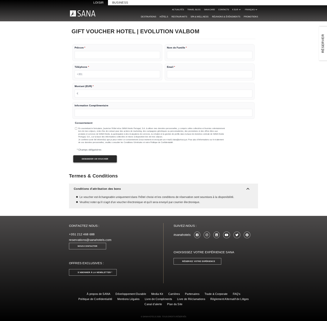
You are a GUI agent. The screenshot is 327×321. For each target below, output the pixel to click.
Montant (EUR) (84, 86)
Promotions (251, 17)
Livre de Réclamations (191, 299)
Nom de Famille (177, 47)
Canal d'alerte (153, 304)
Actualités (178, 10)
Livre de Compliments (158, 299)
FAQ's (236, 294)
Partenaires (192, 294)
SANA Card (209, 10)
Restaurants (179, 17)
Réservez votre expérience (198, 261)
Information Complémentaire (91, 105)
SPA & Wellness (200, 17)
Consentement (83, 123)
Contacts (223, 10)
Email (171, 67)
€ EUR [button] (236, 9)
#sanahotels (182, 235)
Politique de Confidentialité (95, 299)
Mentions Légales (128, 299)
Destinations (148, 17)
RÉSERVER (323, 43)
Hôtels (164, 17)
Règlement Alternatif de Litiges (229, 299)
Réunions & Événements (226, 17)
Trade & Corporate (216, 294)
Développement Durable (130, 294)
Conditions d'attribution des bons (162, 188)
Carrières (174, 294)
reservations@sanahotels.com (90, 240)
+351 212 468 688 (82, 234)
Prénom (80, 47)
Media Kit (157, 294)
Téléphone (82, 67)
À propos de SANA (98, 294)
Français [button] (251, 9)
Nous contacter (87, 246)
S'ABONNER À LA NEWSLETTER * (95, 272)
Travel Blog (194, 10)
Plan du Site (174, 304)
